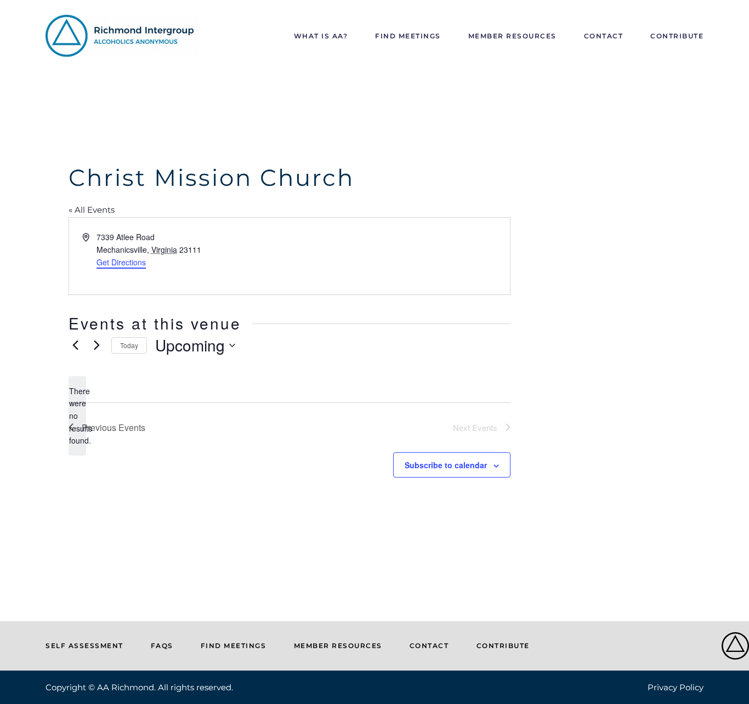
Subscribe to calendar (446, 464)
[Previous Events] (75, 345)
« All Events (92, 210)
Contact (603, 36)
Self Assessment (84, 645)
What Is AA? (321, 36)
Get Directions (121, 262)
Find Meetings (408, 36)
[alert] (77, 416)
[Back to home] (122, 35)
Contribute (676, 36)
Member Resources (512, 36)
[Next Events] (96, 345)
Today (129, 345)
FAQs (162, 645)
